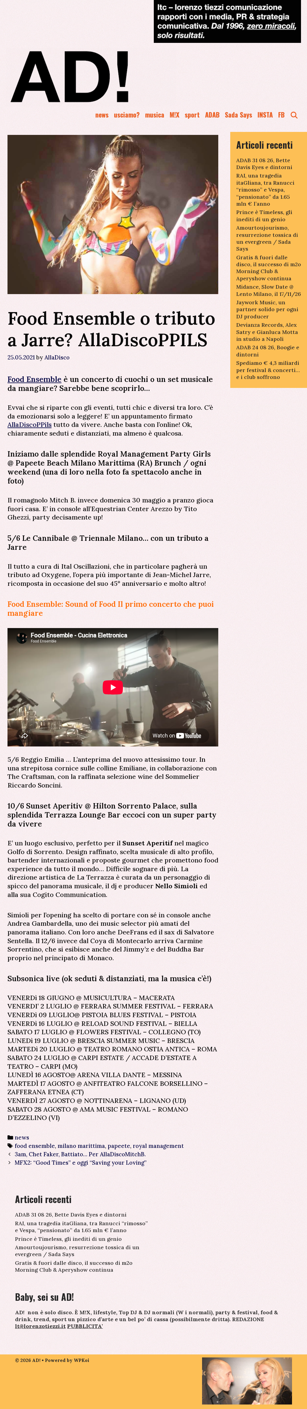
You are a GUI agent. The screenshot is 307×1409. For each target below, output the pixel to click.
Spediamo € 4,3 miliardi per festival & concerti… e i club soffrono (268, 369)
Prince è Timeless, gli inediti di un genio (264, 215)
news (102, 114)
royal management (158, 1145)
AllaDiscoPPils (29, 424)
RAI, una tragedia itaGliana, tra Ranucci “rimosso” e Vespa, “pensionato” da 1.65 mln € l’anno (265, 189)
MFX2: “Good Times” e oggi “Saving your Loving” (81, 1162)
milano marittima (81, 1145)
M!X (174, 114)
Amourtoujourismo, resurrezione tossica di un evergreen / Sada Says (267, 238)
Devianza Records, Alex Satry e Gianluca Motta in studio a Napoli (267, 331)
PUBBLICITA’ (85, 1326)
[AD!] (91, 76)
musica (154, 114)
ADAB (212, 114)
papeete (119, 1145)
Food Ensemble (34, 379)
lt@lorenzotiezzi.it (40, 1326)
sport (192, 114)
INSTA (265, 114)
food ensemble (35, 1145)
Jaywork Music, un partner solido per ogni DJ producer (267, 309)
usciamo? (127, 114)
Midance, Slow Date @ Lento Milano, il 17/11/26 (268, 290)
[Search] (294, 114)
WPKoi (81, 1360)
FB (281, 114)
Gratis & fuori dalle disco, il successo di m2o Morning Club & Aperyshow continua (268, 268)
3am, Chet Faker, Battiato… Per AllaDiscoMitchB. (80, 1154)
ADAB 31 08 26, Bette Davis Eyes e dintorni (264, 164)
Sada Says (238, 114)
